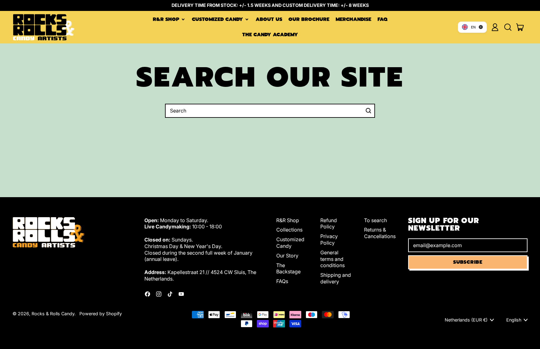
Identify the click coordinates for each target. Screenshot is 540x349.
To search (375, 220)
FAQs (282, 281)
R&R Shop (287, 220)
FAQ (383, 19)
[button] (507, 27)
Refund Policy (328, 223)
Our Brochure (308, 19)
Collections (289, 230)
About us (269, 19)
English (513, 319)
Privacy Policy (329, 239)
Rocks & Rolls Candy (53, 313)
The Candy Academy (270, 34)
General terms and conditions (332, 259)
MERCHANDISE (353, 19)
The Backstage (288, 268)
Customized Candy (290, 242)
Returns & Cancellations (380, 233)
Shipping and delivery (335, 278)
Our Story (287, 255)
